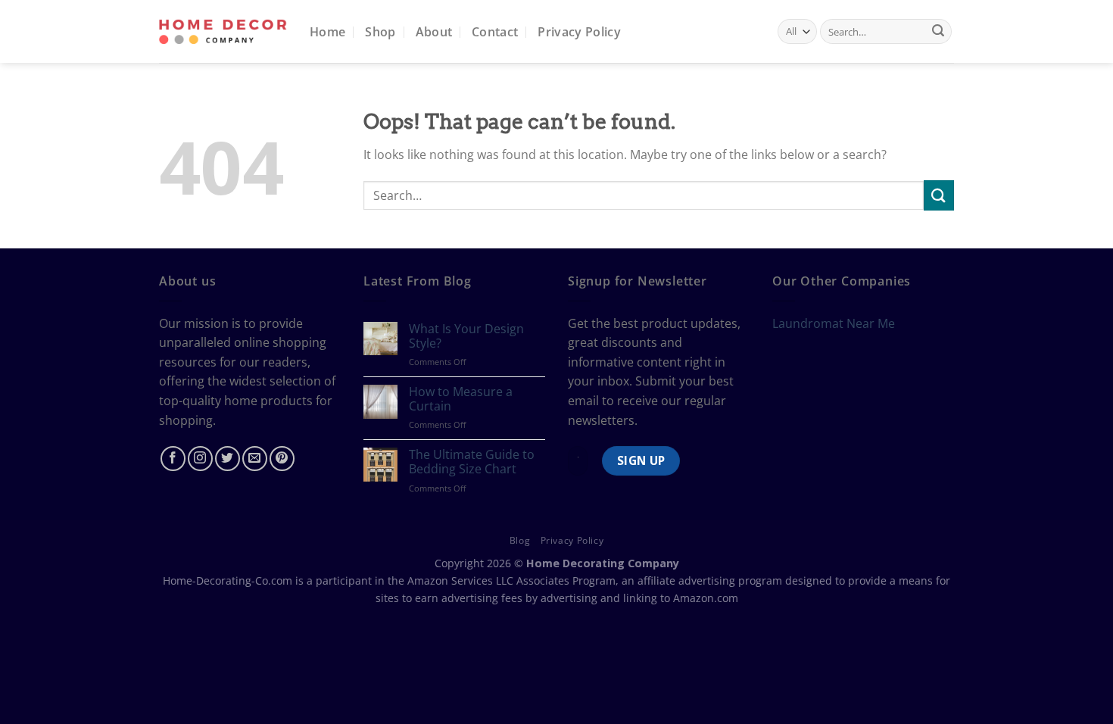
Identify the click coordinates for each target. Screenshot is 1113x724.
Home (327, 31)
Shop (380, 31)
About (434, 31)
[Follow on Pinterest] (282, 458)
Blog (520, 540)
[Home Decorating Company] (223, 31)
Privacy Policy (579, 31)
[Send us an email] (254, 458)
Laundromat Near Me (833, 323)
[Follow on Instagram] (200, 458)
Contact (495, 31)
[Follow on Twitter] (227, 458)
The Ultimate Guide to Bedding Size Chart (472, 462)
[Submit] (938, 32)
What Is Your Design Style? (466, 336)
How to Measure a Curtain (461, 399)
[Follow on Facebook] (173, 458)
